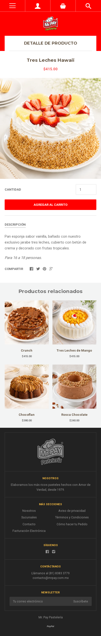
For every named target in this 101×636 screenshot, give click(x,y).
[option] (50, 128)
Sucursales (29, 517)
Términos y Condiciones (72, 517)
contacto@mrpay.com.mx (51, 578)
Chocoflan (27, 414)
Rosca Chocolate (74, 414)
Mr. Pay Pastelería (50, 617)
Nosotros (29, 511)
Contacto (29, 524)
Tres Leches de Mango (74, 350)
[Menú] (12, 6)
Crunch (26, 350)
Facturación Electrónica (29, 531)
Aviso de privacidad (72, 511)
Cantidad (13, 189)
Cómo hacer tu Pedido (72, 524)
